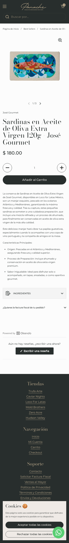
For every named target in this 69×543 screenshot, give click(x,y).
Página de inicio (11, 29)
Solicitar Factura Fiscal (35, 476)
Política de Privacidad (35, 487)
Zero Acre (35, 412)
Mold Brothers (35, 407)
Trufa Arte (35, 391)
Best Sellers (29, 29)
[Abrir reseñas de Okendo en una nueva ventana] (17, 333)
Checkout (35, 452)
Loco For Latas (35, 402)
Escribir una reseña (38, 352)
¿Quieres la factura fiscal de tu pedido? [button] (24, 307)
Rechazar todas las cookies (34, 534)
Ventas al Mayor (35, 482)
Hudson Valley (35, 418)
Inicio (35, 436)
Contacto (35, 471)
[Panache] (33, 6)
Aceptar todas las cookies (34, 524)
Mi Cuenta (35, 442)
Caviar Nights (35, 396)
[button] (62, 6)
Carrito (35, 447)
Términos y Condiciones (35, 492)
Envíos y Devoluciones (35, 498)
